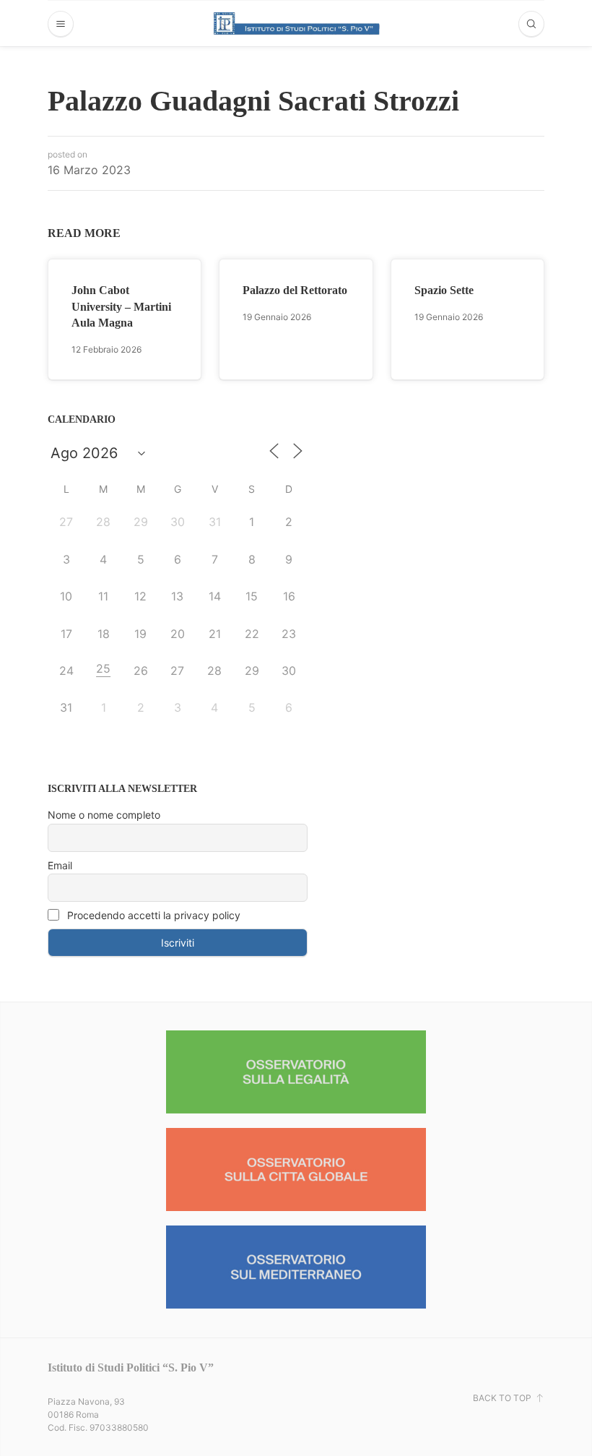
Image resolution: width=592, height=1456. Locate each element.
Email (60, 865)
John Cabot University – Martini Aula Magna (121, 306)
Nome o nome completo (104, 815)
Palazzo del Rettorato (295, 290)
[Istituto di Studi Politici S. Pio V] (297, 23)
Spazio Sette (444, 290)
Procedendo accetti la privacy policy (152, 915)
